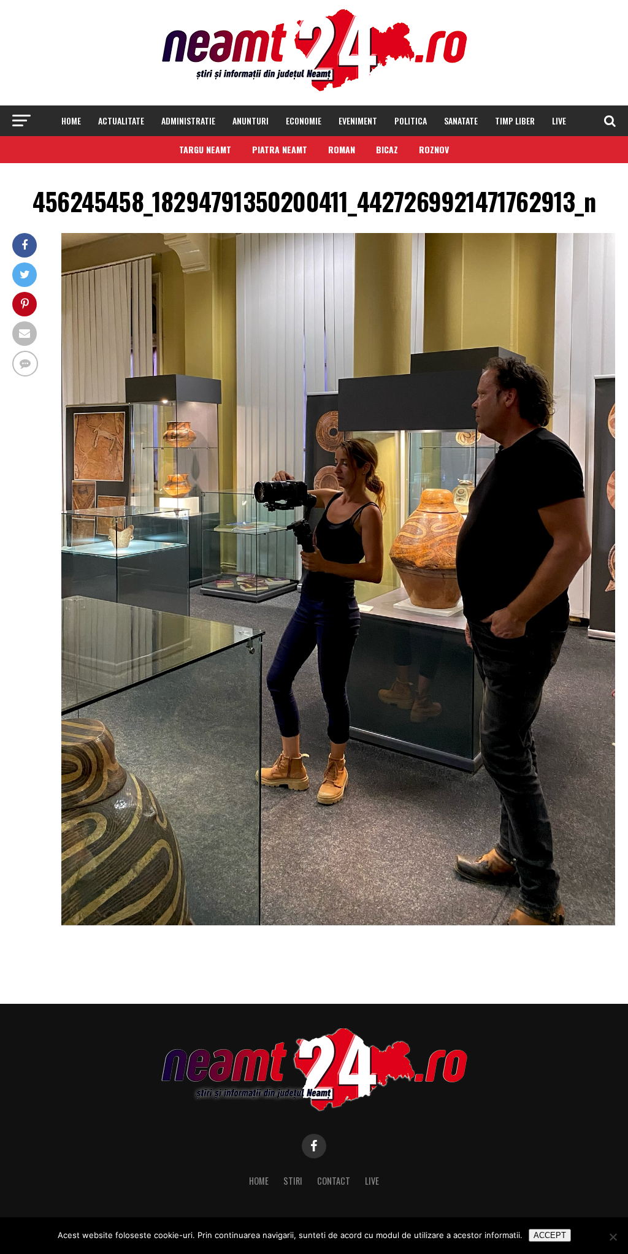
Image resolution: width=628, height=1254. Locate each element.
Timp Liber (515, 120)
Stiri (292, 1180)
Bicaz (387, 149)
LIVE (559, 120)
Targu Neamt (205, 149)
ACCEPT (550, 1235)
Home (71, 120)
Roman (341, 149)
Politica (410, 120)
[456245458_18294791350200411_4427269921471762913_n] (338, 922)
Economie (303, 120)
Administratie (188, 120)
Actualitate (121, 120)
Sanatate (461, 120)
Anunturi (250, 120)
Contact (333, 1180)
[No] (613, 1237)
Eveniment (358, 120)
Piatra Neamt (279, 149)
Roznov (434, 149)
